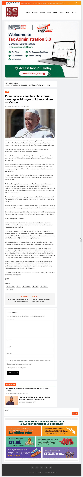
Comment (10, 320)
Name (9, 340)
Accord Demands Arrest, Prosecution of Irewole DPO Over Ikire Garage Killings (45, 3)
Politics (61, 12)
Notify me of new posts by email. (17, 368)
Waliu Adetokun (12, 393)
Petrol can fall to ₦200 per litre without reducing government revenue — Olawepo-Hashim (34, 398)
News (55, 12)
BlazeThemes (54, 473)
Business (34, 12)
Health (49, 12)
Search (7, 410)
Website (9, 354)
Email (9, 347)
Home (28, 12)
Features (42, 12)
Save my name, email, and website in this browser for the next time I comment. (30, 360)
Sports (67, 12)
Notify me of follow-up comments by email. (20, 364)
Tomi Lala (9, 106)
